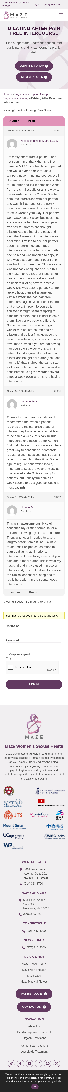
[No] (60, 1081)
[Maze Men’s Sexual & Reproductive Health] (34, 726)
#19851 (57, 391)
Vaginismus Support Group (31, 94)
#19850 (57, 131)
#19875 (57, 497)
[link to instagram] (38, 1063)
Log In (34, 684)
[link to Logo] (15, 15)
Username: (13, 626)
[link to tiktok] (11, 1063)
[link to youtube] (29, 1063)
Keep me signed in (19, 656)
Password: (13, 640)
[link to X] (56, 1063)
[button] (61, 15)
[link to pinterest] (47, 1063)
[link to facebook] (20, 1063)
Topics (7, 94)
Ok (35, 1086)
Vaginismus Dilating (15, 98)
